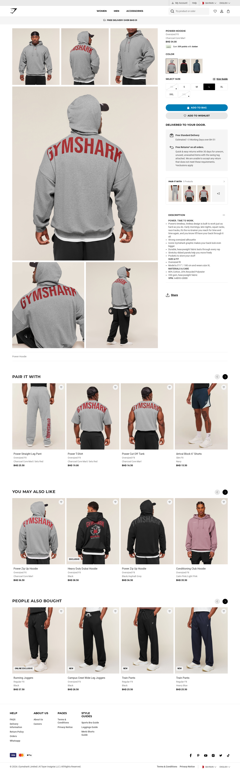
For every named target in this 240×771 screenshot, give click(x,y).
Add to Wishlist (199, 115)
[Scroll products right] (225, 376)
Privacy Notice (187, 766)
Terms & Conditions (167, 766)
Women (102, 10)
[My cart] (228, 11)
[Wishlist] (215, 11)
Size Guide (222, 79)
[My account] (222, 11)
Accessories (134, 10)
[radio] (172, 66)
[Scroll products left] (217, 376)
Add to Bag (199, 107)
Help (194, 3)
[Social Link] (191, 755)
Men (116, 10)
